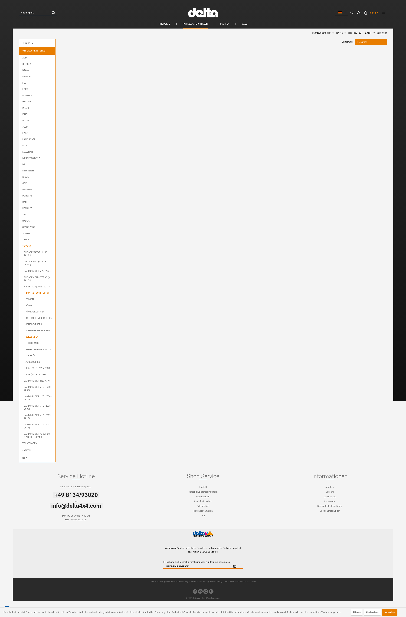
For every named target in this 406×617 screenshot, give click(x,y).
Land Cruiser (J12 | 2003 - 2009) (38, 407)
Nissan (26, 177)
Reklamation (203, 506)
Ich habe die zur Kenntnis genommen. (198, 562)
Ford (25, 89)
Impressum (329, 501)
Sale (24, 458)
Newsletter (330, 487)
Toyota (26, 246)
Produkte (27, 43)
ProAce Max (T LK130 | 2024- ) (36, 263)
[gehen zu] (383, 13)
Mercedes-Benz (31, 158)
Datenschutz (330, 496)
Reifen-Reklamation (203, 511)
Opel (25, 183)
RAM (24, 202)
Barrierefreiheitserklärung (329, 506)
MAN (24, 145)
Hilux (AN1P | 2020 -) (35, 374)
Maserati (27, 152)
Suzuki (26, 233)
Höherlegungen (35, 311)
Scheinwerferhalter (38, 330)
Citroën (27, 64)
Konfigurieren (390, 612)
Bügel (29, 305)
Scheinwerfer (34, 324)
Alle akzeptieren (372, 612)
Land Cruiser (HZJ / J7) (37, 380)
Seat (24, 214)
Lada (25, 133)
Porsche (27, 195)
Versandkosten (195, 582)
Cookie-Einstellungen (330, 511)
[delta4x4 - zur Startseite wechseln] (203, 12)
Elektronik (32, 343)
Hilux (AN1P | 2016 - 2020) (37, 368)
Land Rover (29, 139)
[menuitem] (38, 13)
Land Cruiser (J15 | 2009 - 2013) (38, 417)
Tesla (25, 239)
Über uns (330, 492)
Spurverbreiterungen (38, 349)
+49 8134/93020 (76, 495)
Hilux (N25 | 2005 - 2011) (37, 286)
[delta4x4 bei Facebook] (195, 591)
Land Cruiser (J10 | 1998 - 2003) (38, 388)
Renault (27, 208)
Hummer (27, 95)
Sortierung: (347, 42)
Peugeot (27, 189)
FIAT (24, 83)
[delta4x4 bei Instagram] (205, 591)
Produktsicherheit (203, 501)
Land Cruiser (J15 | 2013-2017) (37, 426)
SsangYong (29, 227)
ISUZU (25, 114)
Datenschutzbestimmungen (191, 562)
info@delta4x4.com (76, 505)
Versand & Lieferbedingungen (203, 492)
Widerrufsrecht (203, 496)
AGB (203, 515)
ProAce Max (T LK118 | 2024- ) (36, 254)
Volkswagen (29, 443)
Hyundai (27, 101)
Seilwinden (32, 337)
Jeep (25, 126)
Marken (26, 450)
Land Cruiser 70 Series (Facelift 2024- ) (37, 435)
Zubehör (31, 355)
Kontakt (203, 487)
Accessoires (33, 362)
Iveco (25, 120)
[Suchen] (53, 13)
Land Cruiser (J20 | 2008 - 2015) (38, 398)
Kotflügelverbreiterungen (40, 318)
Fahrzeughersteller (34, 50)
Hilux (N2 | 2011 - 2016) (36, 293)
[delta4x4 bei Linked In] (211, 591)
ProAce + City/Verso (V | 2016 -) (37, 279)
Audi (24, 57)
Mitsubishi (28, 170)
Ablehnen (357, 612)
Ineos (25, 108)
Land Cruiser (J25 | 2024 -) (38, 271)
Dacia (25, 70)
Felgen (30, 299)
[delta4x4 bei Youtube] (200, 591)
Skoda (25, 221)
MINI (24, 164)
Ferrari (26, 76)
